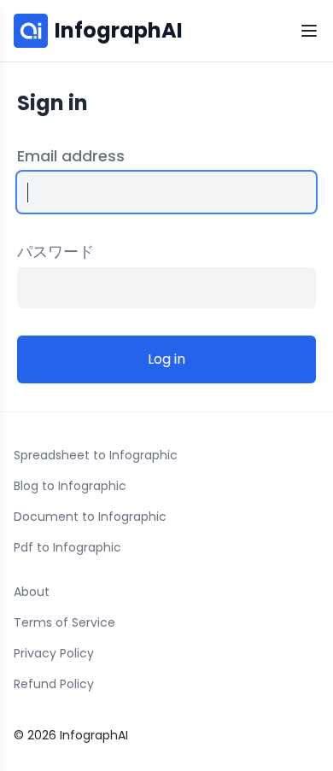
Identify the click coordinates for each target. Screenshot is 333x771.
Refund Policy (54, 683)
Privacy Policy (54, 653)
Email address (71, 155)
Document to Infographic (90, 516)
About (32, 591)
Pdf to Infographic (67, 547)
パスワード (55, 251)
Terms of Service (64, 622)
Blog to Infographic (70, 485)
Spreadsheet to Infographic (96, 455)
